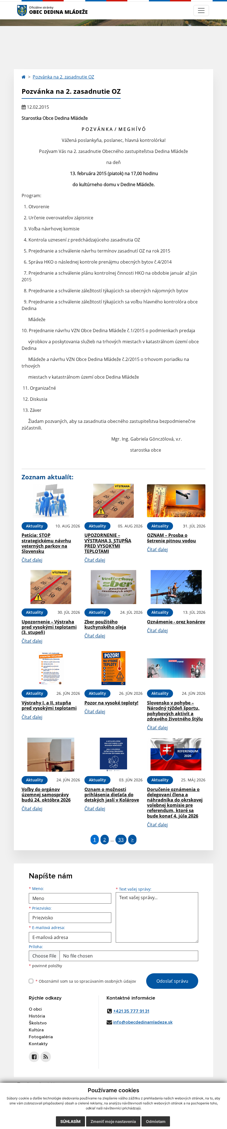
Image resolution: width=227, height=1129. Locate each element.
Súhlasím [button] (70, 1121)
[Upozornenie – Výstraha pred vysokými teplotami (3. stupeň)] (51, 587)
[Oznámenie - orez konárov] (176, 587)
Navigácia (30, 10)
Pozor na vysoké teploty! (111, 703)
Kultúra (36, 1030)
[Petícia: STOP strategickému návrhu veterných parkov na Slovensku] (51, 501)
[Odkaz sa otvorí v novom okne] (34, 1057)
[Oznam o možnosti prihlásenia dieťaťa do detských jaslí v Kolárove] (113, 755)
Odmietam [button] (156, 1121)
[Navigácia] (201, 10)
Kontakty (38, 1044)
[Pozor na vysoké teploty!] (113, 668)
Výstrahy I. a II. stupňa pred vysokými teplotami (49, 705)
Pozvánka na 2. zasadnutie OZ (63, 77)
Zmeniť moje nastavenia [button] (113, 1121)
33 (121, 839)
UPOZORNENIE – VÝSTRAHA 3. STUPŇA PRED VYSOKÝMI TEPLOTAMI (107, 543)
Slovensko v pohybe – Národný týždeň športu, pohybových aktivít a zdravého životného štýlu (175, 711)
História (37, 1016)
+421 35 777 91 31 (131, 1011)
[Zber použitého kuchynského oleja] (113, 587)
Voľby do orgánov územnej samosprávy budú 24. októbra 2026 (46, 794)
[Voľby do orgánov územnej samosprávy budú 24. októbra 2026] (51, 755)
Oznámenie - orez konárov (176, 622)
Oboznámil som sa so (85, 981)
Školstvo (38, 1023)
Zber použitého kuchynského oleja (105, 624)
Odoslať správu (172, 981)
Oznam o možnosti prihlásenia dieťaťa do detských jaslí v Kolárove (111, 794)
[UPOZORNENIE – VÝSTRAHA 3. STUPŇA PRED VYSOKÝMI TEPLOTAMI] (113, 501)
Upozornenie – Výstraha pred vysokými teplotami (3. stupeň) (49, 627)
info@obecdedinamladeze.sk (142, 1022)
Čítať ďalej (32, 560)
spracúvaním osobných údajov (107, 981)
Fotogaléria (41, 1037)
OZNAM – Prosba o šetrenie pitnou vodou (171, 537)
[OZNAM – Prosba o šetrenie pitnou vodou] (176, 501)
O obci (35, 1009)
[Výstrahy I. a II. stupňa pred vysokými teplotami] (51, 668)
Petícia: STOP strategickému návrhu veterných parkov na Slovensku (46, 543)
